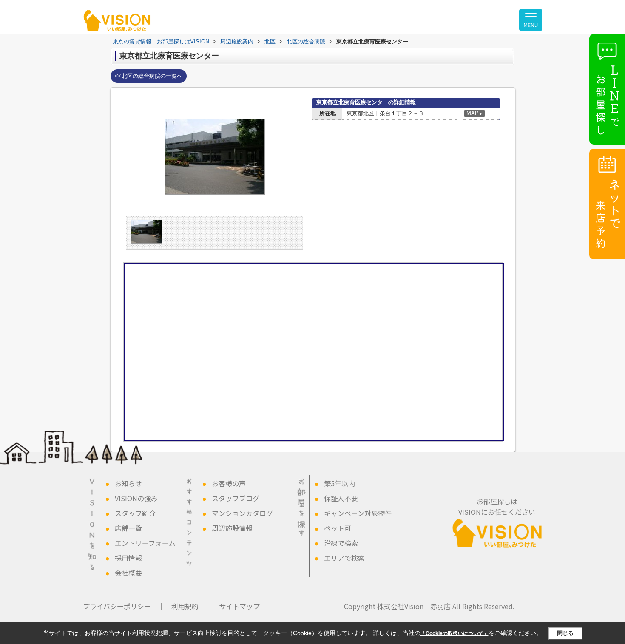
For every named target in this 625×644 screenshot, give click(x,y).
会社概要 (128, 572)
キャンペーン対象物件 (358, 513)
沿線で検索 (341, 543)
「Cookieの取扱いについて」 (454, 633)
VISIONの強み (136, 498)
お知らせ (128, 483)
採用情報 (128, 558)
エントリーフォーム (145, 543)
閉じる (565, 633)
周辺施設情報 (232, 528)
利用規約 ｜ (191, 606)
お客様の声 (229, 483)
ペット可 (337, 528)
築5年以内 (339, 483)
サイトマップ (239, 606)
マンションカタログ (242, 513)
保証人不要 (341, 498)
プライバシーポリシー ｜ (124, 606)
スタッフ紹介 (135, 513)
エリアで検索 (344, 558)
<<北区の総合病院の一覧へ (148, 76)
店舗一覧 (128, 528)
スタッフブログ (235, 498)
